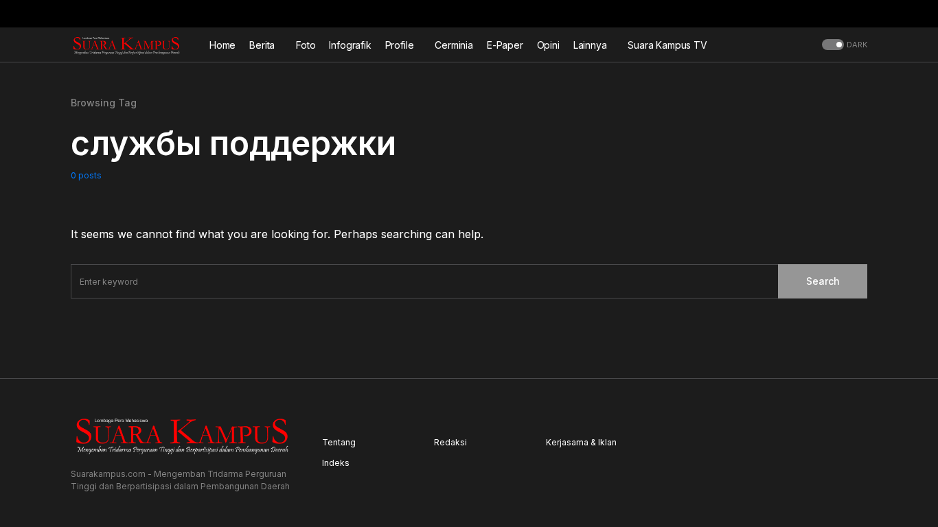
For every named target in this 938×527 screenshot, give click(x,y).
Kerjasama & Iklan (581, 442)
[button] (863, 13)
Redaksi (450, 442)
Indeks (336, 463)
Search (823, 281)
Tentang (339, 442)
